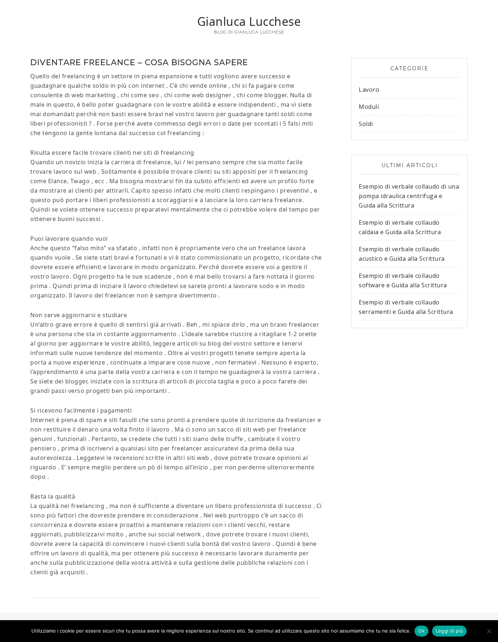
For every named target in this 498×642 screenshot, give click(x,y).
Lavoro (369, 90)
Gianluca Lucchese (249, 21)
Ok (421, 631)
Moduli (369, 107)
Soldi (366, 124)
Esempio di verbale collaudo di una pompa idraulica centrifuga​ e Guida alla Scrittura (409, 195)
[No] (489, 631)
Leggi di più (449, 631)
